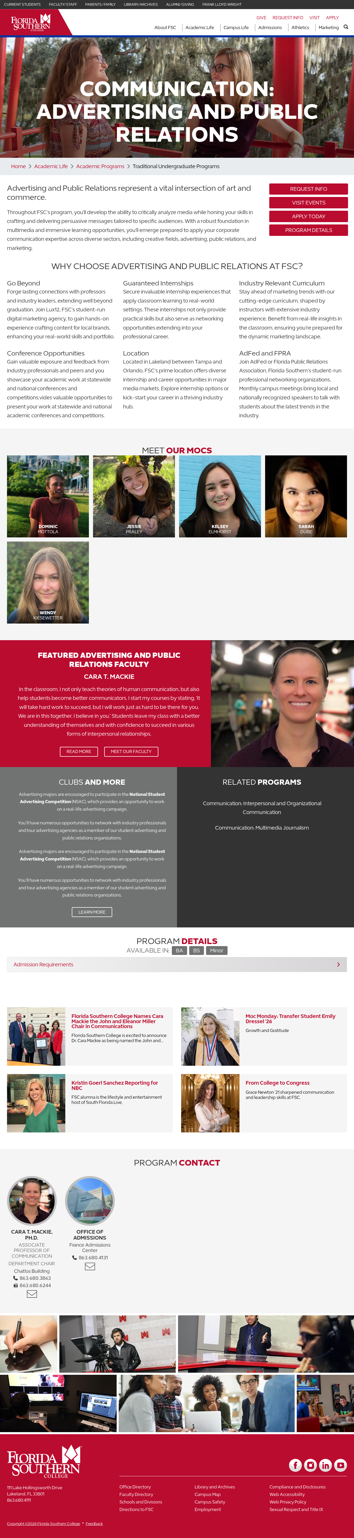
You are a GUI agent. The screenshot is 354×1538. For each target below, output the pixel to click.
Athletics (300, 27)
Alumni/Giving (180, 4)
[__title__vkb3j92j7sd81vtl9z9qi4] (55, 1476)
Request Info (288, 17)
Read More (75, 752)
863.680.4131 (92, 1257)
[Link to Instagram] (310, 1465)
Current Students (22, 4)
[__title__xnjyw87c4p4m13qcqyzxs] (31, 22)
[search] (346, 27)
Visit (314, 17)
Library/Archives (141, 4)
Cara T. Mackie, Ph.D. (32, 1235)
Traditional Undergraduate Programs (176, 166)
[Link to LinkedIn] (325, 1465)
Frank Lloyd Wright (222, 4)
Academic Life (200, 27)
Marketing (329, 27)
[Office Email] (32, 1294)
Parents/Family (100, 4)
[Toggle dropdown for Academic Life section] (215, 27)
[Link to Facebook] (295, 1465)
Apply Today (308, 216)
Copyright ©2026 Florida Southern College (43, 1523)
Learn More (88, 913)
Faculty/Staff (63, 4)
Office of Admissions (89, 1235)
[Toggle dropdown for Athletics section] (310, 27)
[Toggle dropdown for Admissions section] (283, 27)
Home (18, 166)
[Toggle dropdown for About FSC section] (177, 27)
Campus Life (236, 27)
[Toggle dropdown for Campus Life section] (250, 27)
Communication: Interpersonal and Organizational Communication (262, 807)
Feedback (94, 1523)
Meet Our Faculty (131, 751)
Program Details (308, 230)
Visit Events (308, 203)
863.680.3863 (34, 1278)
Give (261, 17)
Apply (332, 17)
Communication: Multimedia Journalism (262, 828)
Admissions (270, 27)
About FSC (165, 27)
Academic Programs (100, 166)
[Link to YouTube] (340, 1465)
